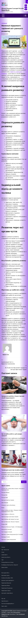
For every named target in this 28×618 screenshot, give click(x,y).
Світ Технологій (5, 549)
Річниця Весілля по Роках (7, 562)
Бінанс (2, 507)
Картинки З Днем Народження (8, 539)
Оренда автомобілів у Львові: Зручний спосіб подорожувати (12, 397)
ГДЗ (2, 559)
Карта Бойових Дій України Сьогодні (10, 519)
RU (25, 9)
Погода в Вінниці (5, 492)
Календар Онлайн (5, 537)
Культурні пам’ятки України (7, 500)
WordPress (4, 616)
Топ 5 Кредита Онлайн (6, 531)
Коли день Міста (5, 572)
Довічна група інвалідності (7, 580)
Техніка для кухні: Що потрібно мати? (12, 470)
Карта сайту (4, 606)
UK (25, 7)
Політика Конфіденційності (7, 603)
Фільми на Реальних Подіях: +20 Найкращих (11, 526)
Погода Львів (4, 497)
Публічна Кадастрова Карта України (9, 516)
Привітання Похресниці (6, 588)
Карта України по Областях (7, 514)
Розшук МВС (4, 524)
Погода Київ (4, 495)
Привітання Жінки (5, 585)
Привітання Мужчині (6, 583)
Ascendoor (12, 614)
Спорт (2, 552)
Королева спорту (5, 575)
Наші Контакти (4, 601)
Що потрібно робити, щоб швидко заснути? (11, 434)
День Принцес (4, 502)
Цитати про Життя (5, 557)
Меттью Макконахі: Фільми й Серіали (10, 521)
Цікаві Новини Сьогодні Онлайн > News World (13, 9)
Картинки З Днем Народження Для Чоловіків (12, 534)
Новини (3, 547)
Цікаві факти (4, 554)
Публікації (4, 23)
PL (25, 5)
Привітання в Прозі (5, 590)
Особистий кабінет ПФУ (7, 577)
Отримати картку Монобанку (8, 505)
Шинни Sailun (4, 567)
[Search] (25, 16)
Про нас (3, 598)
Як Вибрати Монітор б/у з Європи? (9, 564)
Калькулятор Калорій (6, 529)
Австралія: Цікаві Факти (7, 593)
